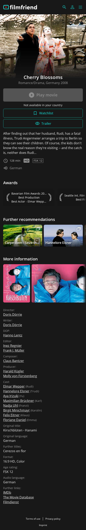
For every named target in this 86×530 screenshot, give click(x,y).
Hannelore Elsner (16, 391)
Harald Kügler (13, 371)
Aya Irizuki (10, 396)
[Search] (64, 7)
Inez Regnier (12, 345)
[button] (80, 7)
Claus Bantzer (13, 361)
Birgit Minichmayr (16, 410)
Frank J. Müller (13, 350)
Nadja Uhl (10, 405)
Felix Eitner (11, 415)
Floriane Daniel (14, 420)
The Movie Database (18, 497)
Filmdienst (11, 502)
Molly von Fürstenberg (20, 376)
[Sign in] (72, 7)
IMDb (7, 492)
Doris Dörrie (12, 314)
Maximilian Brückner (18, 400)
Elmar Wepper (14, 386)
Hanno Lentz (12, 335)
